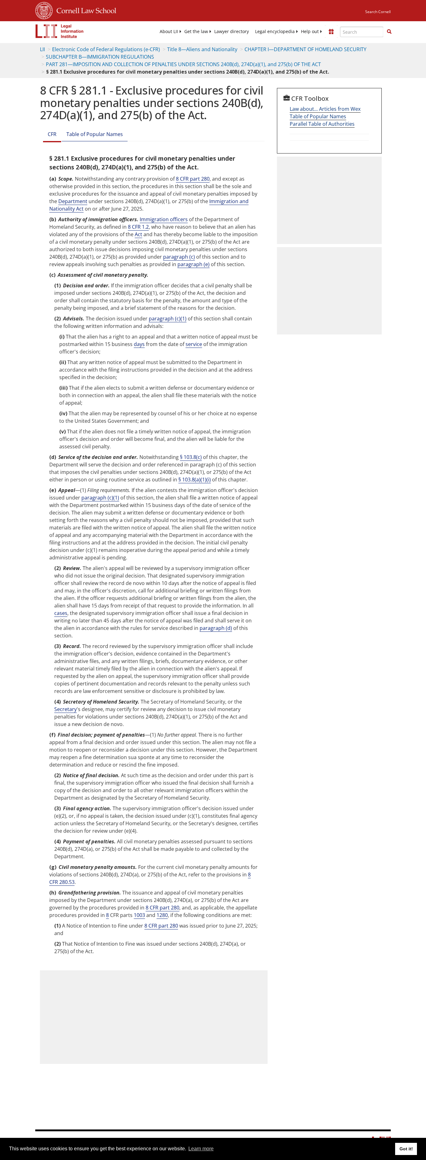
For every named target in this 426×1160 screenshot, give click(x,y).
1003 (139, 915)
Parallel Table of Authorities (322, 123)
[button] (389, 31)
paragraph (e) (193, 264)
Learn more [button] (201, 1148)
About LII (169, 31)
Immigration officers (164, 219)
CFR (52, 134)
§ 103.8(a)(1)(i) (194, 479)
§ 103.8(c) (191, 457)
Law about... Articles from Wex (325, 108)
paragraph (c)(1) (167, 318)
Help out (310, 31)
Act (138, 234)
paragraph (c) (179, 256)
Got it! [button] (406, 1148)
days (139, 344)
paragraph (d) (216, 628)
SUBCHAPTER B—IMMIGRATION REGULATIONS (100, 56)
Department (72, 201)
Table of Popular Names (94, 134)
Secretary (65, 709)
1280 (162, 915)
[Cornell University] (44, 9)
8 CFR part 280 (193, 178)
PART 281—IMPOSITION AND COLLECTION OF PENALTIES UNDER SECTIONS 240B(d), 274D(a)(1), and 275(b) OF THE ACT (183, 64)
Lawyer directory (231, 31)
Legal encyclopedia (275, 31)
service (194, 344)
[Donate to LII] (331, 31)
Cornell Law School (84, 9)
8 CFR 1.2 (138, 226)
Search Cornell (378, 11)
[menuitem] (169, 31)
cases (60, 613)
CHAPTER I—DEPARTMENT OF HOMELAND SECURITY (305, 49)
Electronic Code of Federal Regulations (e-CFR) (106, 49)
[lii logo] (60, 31)
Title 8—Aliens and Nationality (202, 49)
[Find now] (389, 32)
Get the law (196, 31)
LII (42, 49)
